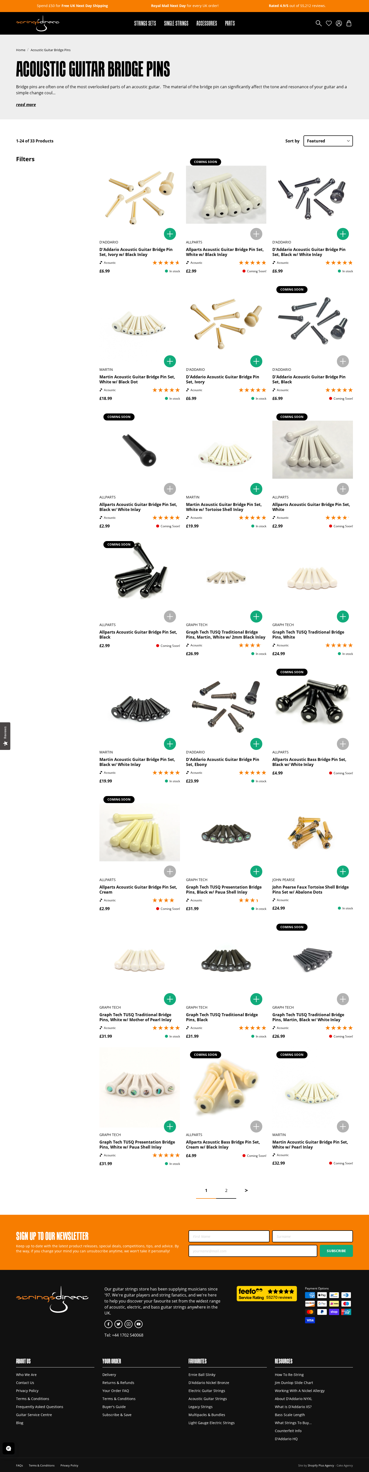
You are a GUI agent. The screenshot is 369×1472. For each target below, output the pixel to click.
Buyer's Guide (114, 1407)
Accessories (207, 23)
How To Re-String (289, 1374)
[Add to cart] (170, 234)
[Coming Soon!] (256, 234)
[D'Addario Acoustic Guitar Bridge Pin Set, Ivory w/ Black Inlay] (139, 194)
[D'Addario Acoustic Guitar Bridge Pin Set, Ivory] (226, 322)
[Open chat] (9, 1448)
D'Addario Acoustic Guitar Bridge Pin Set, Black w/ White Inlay (309, 252)
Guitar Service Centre (34, 1415)
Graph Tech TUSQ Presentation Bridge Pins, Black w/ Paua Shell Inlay (224, 889)
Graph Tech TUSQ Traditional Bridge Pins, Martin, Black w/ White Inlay (308, 1017)
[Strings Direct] (37, 23)
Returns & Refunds (118, 1382)
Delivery (109, 1374)
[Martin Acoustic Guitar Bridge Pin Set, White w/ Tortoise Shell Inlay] (226, 449)
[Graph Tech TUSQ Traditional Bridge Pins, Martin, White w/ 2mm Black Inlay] (226, 577)
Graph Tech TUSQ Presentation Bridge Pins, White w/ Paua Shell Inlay (137, 1144)
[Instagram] (129, 1324)
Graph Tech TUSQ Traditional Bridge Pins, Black (222, 1017)
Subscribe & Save (117, 1415)
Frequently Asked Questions (39, 1407)
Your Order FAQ (115, 1391)
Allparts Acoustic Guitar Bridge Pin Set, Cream (138, 889)
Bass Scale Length (290, 1415)
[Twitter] (118, 1324)
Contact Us (25, 1382)
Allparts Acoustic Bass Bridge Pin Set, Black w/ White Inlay (309, 762)
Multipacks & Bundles (207, 1415)
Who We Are (26, 1374)
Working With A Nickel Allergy (300, 1391)
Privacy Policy (27, 1391)
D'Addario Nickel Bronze (209, 1382)
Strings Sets (145, 23)
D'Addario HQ (286, 1439)
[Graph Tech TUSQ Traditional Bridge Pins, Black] (226, 960)
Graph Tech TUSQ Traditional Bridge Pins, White (308, 634)
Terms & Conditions (32, 1399)
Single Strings (176, 23)
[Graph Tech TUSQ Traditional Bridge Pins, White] (312, 577)
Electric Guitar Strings (207, 1391)
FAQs (19, 1465)
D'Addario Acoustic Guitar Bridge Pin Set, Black (309, 379)
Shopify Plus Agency (321, 1465)
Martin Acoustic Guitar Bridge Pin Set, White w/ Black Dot (137, 379)
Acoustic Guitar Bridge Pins (51, 50)
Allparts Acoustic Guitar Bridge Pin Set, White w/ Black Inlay (225, 252)
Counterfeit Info (288, 1431)
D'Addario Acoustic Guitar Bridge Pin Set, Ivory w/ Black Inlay (136, 252)
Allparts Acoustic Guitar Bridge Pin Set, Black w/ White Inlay (138, 507)
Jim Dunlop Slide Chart (294, 1382)
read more (26, 104)
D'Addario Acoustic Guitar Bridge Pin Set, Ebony (222, 762)
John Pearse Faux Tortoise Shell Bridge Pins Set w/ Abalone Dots (310, 889)
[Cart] (349, 23)
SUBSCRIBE (336, 1250)
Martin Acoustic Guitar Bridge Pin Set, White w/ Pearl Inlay (310, 1144)
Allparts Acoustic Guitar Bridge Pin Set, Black (138, 634)
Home (20, 50)
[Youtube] (139, 1324)
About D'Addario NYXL (293, 1399)
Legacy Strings (201, 1407)
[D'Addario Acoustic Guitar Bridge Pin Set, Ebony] (226, 705)
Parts (230, 23)
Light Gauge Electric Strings (212, 1423)
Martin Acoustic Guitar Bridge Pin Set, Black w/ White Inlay (137, 762)
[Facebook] (108, 1324)
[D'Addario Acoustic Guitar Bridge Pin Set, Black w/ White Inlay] (312, 194)
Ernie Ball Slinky (202, 1374)
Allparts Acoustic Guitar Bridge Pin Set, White (311, 507)
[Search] (319, 23)
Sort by (292, 141)
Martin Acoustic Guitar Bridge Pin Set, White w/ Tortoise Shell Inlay (224, 507)
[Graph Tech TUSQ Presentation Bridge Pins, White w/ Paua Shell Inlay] (139, 1087)
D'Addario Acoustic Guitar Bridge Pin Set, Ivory (222, 379)
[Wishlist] (329, 23)
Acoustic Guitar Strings (208, 1399)
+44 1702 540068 (127, 1335)
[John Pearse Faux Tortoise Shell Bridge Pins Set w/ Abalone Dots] (312, 832)
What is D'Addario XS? (293, 1407)
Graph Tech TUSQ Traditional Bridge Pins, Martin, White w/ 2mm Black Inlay (225, 634)
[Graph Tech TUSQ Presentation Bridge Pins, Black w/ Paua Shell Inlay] (226, 832)
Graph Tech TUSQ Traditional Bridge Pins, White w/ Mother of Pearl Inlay (135, 1017)
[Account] (339, 23)
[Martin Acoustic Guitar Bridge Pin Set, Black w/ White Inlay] (139, 705)
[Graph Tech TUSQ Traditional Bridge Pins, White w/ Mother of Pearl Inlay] (139, 960)
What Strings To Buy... (293, 1423)
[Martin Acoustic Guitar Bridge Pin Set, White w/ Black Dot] (139, 322)
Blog (19, 1423)
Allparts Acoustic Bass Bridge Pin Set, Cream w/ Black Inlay (223, 1144)
